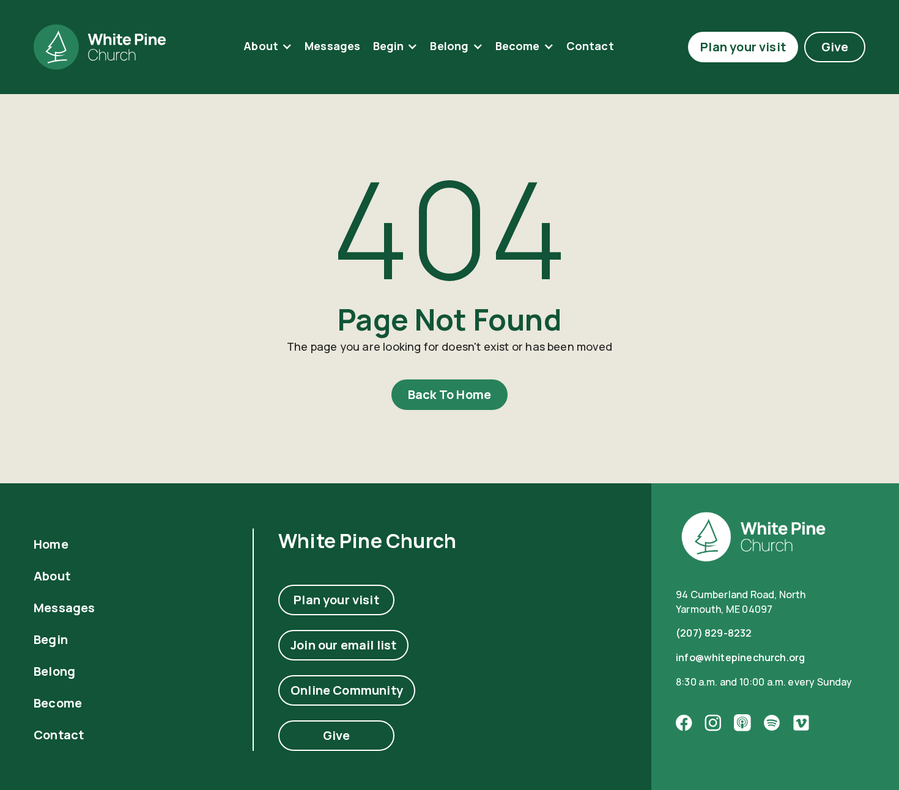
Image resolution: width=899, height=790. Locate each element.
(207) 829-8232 (714, 633)
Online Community (346, 690)
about (52, 576)
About (260, 46)
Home (51, 544)
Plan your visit (743, 46)
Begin (388, 46)
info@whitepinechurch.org (740, 657)
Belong (449, 46)
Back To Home (449, 394)
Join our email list (343, 645)
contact (590, 45)
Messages (332, 45)
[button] (267, 46)
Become (517, 46)
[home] (100, 47)
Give (835, 46)
